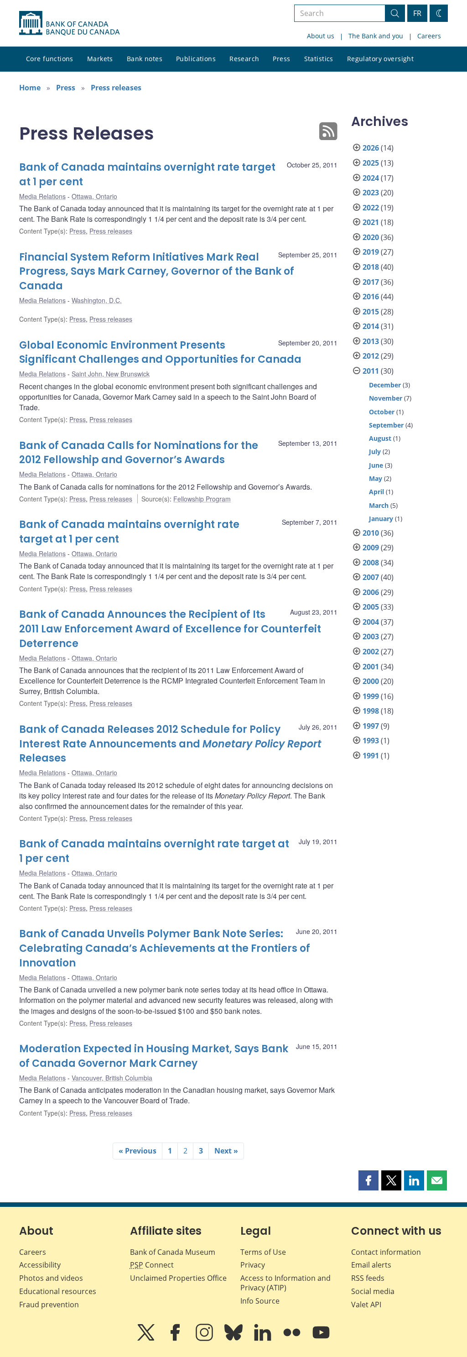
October (381, 411)
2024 (371, 178)
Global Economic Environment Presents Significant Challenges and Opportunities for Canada (160, 352)
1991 (371, 756)
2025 (371, 163)
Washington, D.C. (97, 300)
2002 (371, 652)
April (376, 491)
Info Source (260, 1301)
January (381, 518)
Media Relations (42, 196)
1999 (371, 696)
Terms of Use (263, 1252)
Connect (152, 1265)
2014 (371, 326)
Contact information (386, 1252)
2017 (371, 282)
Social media (372, 1291)
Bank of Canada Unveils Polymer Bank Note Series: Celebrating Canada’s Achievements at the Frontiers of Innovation (164, 948)
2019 (371, 252)
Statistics (318, 58)
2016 (371, 297)
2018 (371, 267)
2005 (371, 607)
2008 (371, 563)
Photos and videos (51, 1278)
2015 (371, 312)
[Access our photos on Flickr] (292, 1339)
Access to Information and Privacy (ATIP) (285, 1283)
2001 (371, 667)
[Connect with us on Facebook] (176, 1339)
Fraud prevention (49, 1305)
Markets (100, 58)
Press (281, 58)
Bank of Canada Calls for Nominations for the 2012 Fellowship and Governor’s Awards (138, 452)
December (385, 385)
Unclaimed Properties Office (178, 1278)
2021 (371, 222)
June (376, 465)
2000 (371, 681)
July (375, 451)
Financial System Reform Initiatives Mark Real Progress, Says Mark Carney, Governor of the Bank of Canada (156, 271)
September (386, 425)
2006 (371, 592)
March (379, 505)
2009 (371, 548)
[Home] (69, 23)
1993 (371, 741)
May (375, 478)
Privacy (252, 1265)
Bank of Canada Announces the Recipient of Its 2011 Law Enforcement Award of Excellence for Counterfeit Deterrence (170, 629)
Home (30, 88)
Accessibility (40, 1265)
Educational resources (57, 1291)
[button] (368, 1180)
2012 (371, 356)
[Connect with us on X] (146, 1339)
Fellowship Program (202, 498)
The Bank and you (375, 35)
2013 (371, 341)
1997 (371, 726)
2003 (371, 637)
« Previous (137, 1151)
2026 (371, 148)
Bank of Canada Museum (172, 1252)
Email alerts (371, 1265)
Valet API (366, 1305)
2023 (371, 193)
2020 (371, 237)
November (385, 398)
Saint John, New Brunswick (111, 373)
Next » (226, 1151)
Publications (196, 58)
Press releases (116, 88)
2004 (371, 622)
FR (417, 13)
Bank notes (144, 58)
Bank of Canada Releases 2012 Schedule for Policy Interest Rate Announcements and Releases (170, 744)
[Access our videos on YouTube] (321, 1339)
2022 (371, 208)
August (380, 438)
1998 (371, 711)
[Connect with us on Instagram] (205, 1339)
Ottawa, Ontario (94, 196)
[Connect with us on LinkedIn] (263, 1339)
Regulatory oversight (380, 58)
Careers (429, 35)
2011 (371, 371)
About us (320, 35)
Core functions (49, 58)
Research (244, 58)
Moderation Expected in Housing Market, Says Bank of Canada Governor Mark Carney (153, 1056)
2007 (371, 577)
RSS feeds (367, 1278)
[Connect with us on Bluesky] (234, 1339)
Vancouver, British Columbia (112, 1077)
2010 (371, 533)
